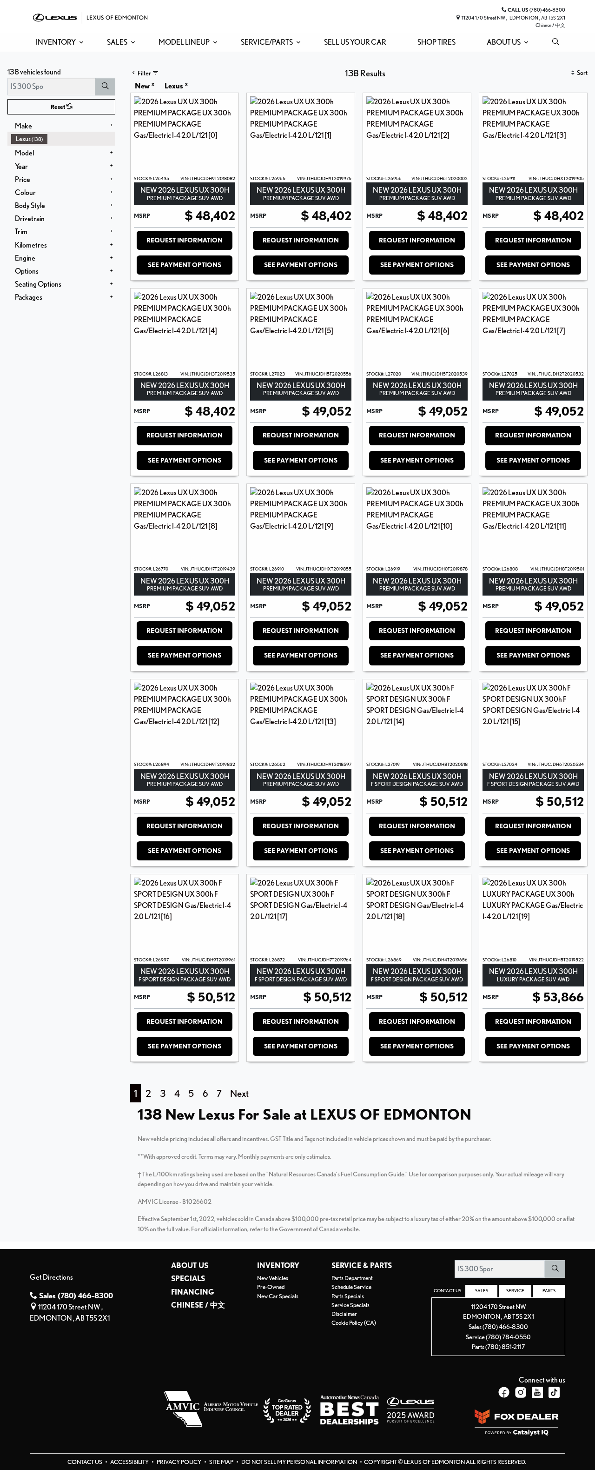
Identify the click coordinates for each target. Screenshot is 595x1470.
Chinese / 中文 (550, 25)
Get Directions (51, 1277)
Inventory (278, 1266)
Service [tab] (515, 1290)
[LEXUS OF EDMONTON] (90, 16)
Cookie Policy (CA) (353, 1322)
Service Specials (350, 1305)
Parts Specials (347, 1296)
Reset (58, 106)
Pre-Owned (270, 1286)
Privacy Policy (179, 1461)
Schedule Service (351, 1286)
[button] (58, 42)
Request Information (184, 240)
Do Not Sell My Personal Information (299, 1461)
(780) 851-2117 (505, 1346)
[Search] (105, 86)
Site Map (221, 1461)
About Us (189, 1266)
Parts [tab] (548, 1290)
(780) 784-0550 (508, 1337)
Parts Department (352, 1278)
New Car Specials (277, 1296)
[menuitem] (63, 139)
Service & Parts (361, 1266)
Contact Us (85, 1461)
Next (239, 1093)
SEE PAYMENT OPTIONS (184, 264)
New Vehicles (272, 1278)
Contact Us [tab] (447, 1290)
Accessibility (130, 1461)
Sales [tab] (481, 1290)
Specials (188, 1279)
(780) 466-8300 (505, 1326)
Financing (192, 1292)
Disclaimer (344, 1313)
